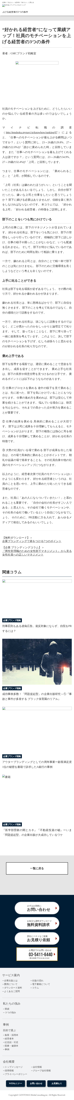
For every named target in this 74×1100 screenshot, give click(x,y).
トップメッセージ (14, 1067)
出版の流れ (37, 980)
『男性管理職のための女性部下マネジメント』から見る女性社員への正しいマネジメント (37, 553)
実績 (7, 1009)
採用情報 (9, 1070)
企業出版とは (11, 980)
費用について (11, 984)
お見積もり (57, 1083)
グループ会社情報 (42, 1070)
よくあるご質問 (12, 991)
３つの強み (10, 1012)
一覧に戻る (37, 868)
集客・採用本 (11, 1035)
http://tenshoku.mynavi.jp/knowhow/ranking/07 (31, 132)
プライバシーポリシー (16, 1074)
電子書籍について (41, 984)
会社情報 (37, 1067)
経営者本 (9, 1038)
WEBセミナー (15, 1083)
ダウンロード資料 (13, 988)
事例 (7, 1049)
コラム (35, 988)
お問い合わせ (36, 1083)
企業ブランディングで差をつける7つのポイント (31, 541)
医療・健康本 (11, 1046)
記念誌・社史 (11, 1042)
